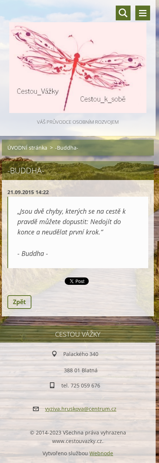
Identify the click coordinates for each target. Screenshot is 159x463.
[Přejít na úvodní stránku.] (78, 58)
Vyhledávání (123, 13)
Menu (142, 13)
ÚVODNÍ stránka (27, 147)
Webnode (101, 453)
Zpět (19, 302)
